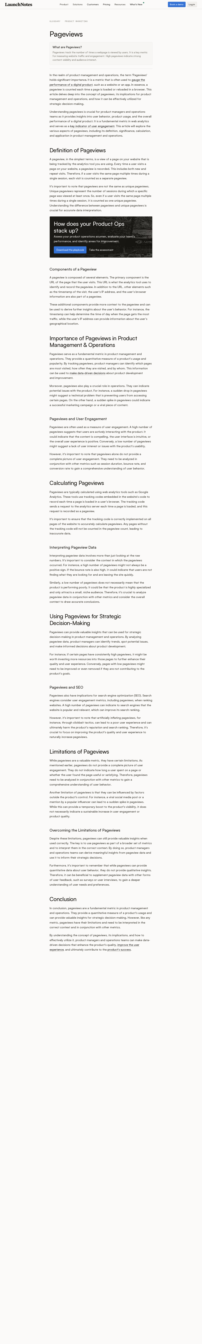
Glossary (55, 21)
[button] (64, 4)
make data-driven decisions (87, 373)
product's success (119, 949)
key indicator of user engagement (92, 126)
